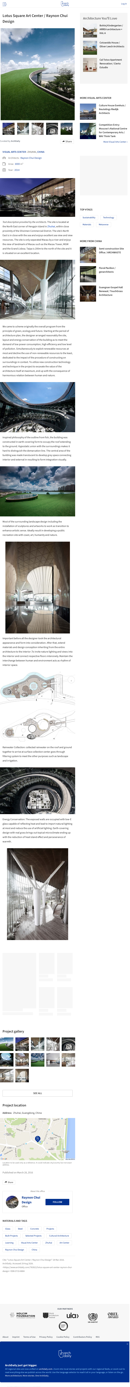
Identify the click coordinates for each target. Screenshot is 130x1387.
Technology (108, 217)
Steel (20, 1228)
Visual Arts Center (14, 152)
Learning (9, 1242)
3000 (17, 164)
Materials (87, 224)
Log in (124, 4)
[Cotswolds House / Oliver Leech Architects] (90, 48)
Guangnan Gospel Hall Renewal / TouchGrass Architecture (111, 291)
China (40, 152)
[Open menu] (4, 4)
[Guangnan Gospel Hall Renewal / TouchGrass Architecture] (88, 293)
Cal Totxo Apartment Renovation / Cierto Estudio (111, 63)
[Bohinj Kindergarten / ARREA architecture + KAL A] (90, 31)
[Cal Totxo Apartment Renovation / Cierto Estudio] (90, 65)
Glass (7, 1228)
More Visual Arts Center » (115, 142)
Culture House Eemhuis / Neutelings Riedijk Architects (112, 109)
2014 (17, 170)
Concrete (34, 1228)
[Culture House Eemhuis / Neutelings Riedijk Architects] (88, 112)
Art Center (64, 1242)
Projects (50, 1228)
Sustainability (89, 217)
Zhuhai (51, 226)
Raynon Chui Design (31, 158)
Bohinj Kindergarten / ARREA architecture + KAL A (111, 29)
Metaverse (103, 224)
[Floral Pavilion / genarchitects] (88, 274)
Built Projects (11, 1235)
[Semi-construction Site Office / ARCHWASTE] (88, 255)
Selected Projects (33, 1235)
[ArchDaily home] (65, 3)
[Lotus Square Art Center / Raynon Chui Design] (6, 1044)
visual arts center (29, 1242)
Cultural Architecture (59, 1235)
